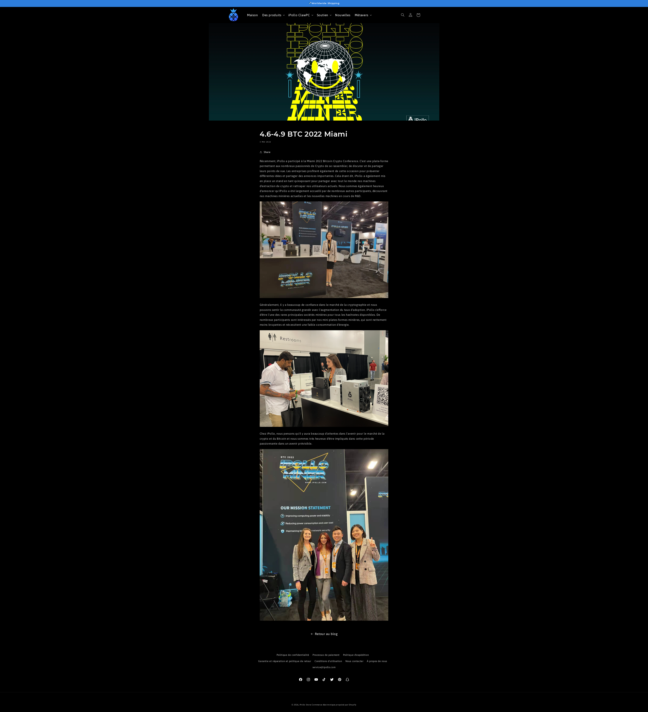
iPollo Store (305, 705)
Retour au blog (326, 634)
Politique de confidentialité (293, 654)
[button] (273, 15)
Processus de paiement (326, 654)
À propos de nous (377, 661)
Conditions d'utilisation (328, 661)
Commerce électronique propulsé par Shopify (334, 705)
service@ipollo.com (324, 667)
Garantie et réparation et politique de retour (284, 661)
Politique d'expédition (356, 654)
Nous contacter (354, 661)
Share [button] (267, 152)
